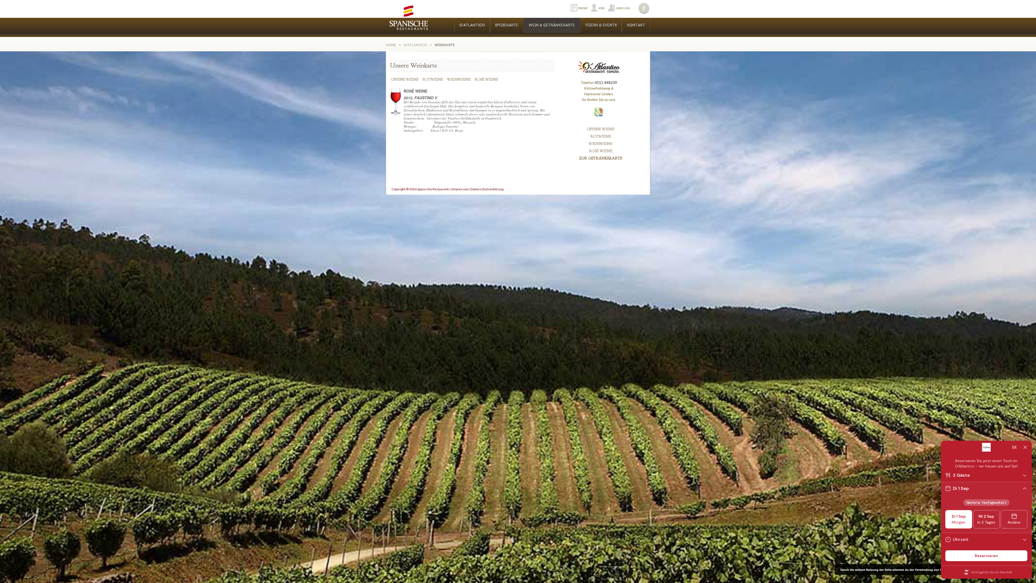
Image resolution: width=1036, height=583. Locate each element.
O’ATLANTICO (472, 25)
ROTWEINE (432, 79)
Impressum (460, 189)
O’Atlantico (415, 45)
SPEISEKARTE (506, 25)
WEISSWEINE (459, 79)
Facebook (644, 8)
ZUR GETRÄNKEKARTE (600, 158)
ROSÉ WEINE (486, 79)
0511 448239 (606, 82)
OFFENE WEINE (404, 79)
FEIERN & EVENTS (601, 25)
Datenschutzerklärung (487, 189)
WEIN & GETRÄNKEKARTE (552, 25)
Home (391, 45)
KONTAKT (636, 25)
